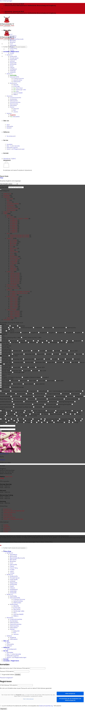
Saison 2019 (13, 308)
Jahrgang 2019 (14, 281)
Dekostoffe (13, 45)
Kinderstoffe (13, 56)
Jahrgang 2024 (14, 273)
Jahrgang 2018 (14, 283)
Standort (9, 128)
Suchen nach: (7, 47)
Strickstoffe (13, 64)
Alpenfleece (13, 36)
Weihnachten (17, 81)
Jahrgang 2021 (14, 278)
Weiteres (9, 113)
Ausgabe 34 (13, 230)
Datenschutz (7, 530)
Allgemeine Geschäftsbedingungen (14, 511)
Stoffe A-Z (9, 34)
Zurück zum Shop (8, 173)
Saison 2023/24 (14, 313)
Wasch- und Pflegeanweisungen (15, 149)
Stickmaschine (14, 104)
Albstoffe (15, 85)
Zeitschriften (7, 193)
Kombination (13, 99)
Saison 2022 (13, 303)
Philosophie (10, 126)
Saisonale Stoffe (14, 77)
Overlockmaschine (15, 102)
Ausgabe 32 (13, 227)
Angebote (13, 115)
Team (8, 125)
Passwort (7, 671)
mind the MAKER (17, 93)
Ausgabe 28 (13, 220)
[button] (9, 158)
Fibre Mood (19, 88)
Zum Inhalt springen (6, 1)
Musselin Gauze (14, 58)
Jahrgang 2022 (14, 276)
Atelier (8, 215)
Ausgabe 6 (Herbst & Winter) (18, 293)
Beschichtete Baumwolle (16, 39)
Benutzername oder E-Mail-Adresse (15, 668)
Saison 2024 (13, 300)
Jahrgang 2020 (15, 280)
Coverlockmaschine (15, 97)
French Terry (13, 48)
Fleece (12, 47)
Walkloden (13, 70)
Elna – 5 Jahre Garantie (13, 146)
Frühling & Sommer (18, 78)
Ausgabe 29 (13, 222)
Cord (11, 44)
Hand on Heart (14, 288)
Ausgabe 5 (13, 295)
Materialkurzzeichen (12, 147)
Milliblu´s (9, 290)
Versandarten (7, 514)
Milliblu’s (15, 94)
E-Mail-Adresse (8, 685)
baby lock (16, 108)
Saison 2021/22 (14, 316)
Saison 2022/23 (15, 314)
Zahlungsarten (7, 516)
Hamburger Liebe (21, 89)
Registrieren (3, 708)
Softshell (12, 61)
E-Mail (2, 478)
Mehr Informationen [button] (28, 699)
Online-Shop (7, 30)
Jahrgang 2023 (14, 275)
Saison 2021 (13, 305)
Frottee (12, 50)
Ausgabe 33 (13, 228)
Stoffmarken (13, 83)
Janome (15, 112)
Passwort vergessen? (6, 677)
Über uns (6, 120)
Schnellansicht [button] (4, 454)
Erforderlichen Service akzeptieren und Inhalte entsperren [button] (70, 699)
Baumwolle (13, 37)
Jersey (12, 53)
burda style (16, 86)
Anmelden (17, 674)
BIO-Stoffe (13, 40)
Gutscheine (6, 212)
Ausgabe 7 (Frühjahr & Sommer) (20, 291)
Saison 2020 (14, 306)
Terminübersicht (11, 136)
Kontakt (6, 153)
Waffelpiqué (13, 69)
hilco (8, 233)
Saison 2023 (13, 301)
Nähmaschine (14, 101)
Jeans (11, 51)
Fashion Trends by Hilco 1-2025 (19, 237)
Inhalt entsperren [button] (70, 693)
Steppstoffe (13, 62)
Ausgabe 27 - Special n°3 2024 (19, 218)
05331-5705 (8, 476)
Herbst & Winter (17, 80)
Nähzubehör (13, 105)
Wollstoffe (13, 72)
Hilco (17, 91)
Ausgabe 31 (13, 225)
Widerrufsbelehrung (9, 512)
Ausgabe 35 (13, 232)
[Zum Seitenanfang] (0, 545)
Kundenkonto (7, 509)
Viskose (12, 67)
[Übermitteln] (0, 189)
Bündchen (12, 42)
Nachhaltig (13, 75)
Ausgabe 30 (13, 223)
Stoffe (5, 213)
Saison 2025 (13, 298)
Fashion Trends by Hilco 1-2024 (19, 235)
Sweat (11, 66)
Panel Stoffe (13, 59)
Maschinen (10, 96)
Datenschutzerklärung (46, 706)
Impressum (6, 528)
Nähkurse (6, 132)
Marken (12, 107)
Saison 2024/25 (15, 311)
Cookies (5, 531)
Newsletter (10, 144)
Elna (14, 110)
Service (5, 140)
